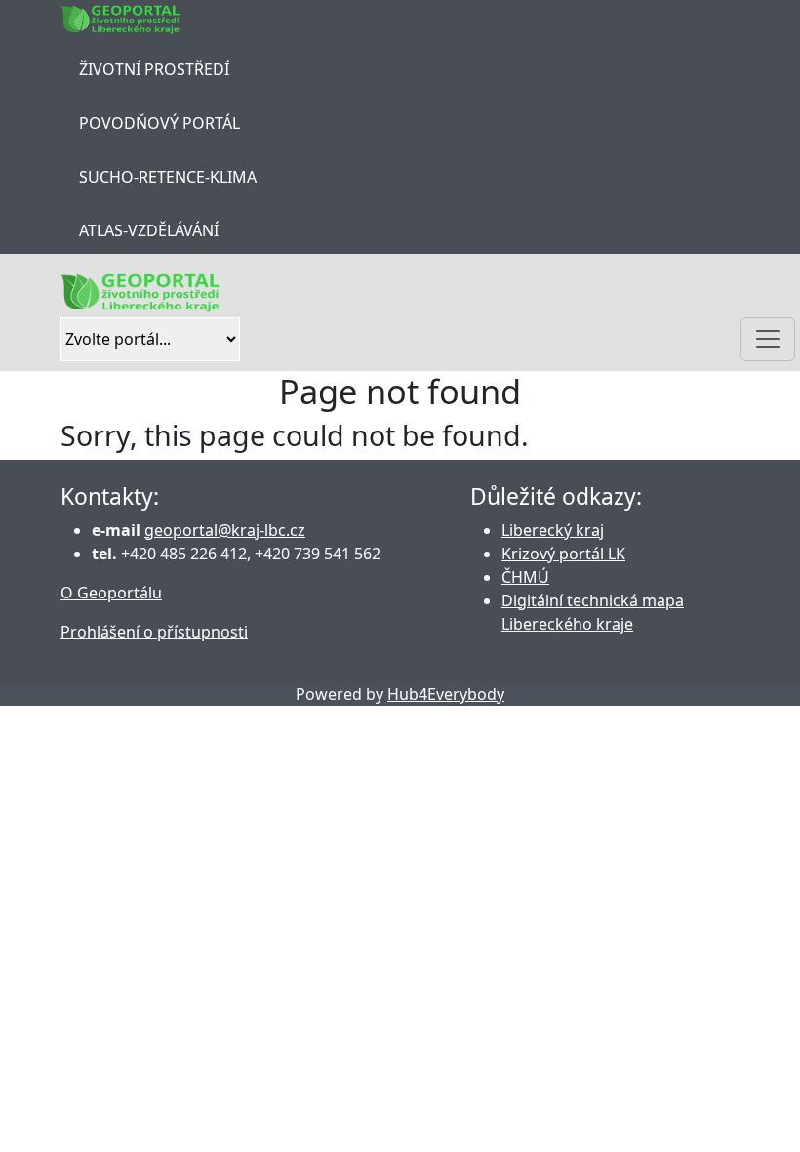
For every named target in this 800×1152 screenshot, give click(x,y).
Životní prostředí (154, 69)
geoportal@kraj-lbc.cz (224, 530)
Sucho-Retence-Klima (168, 176)
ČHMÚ (525, 577)
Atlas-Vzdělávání (149, 230)
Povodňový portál (159, 123)
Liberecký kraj (552, 530)
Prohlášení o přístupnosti (154, 631)
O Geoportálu (111, 592)
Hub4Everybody (445, 694)
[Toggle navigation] (767, 339)
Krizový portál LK (563, 553)
